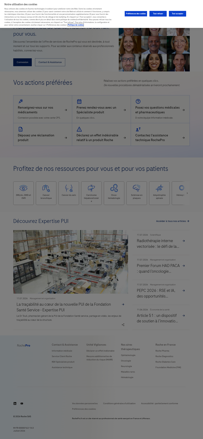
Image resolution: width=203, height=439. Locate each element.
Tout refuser (158, 13)
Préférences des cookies (136, 13)
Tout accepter (177, 13)
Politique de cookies (76, 25)
